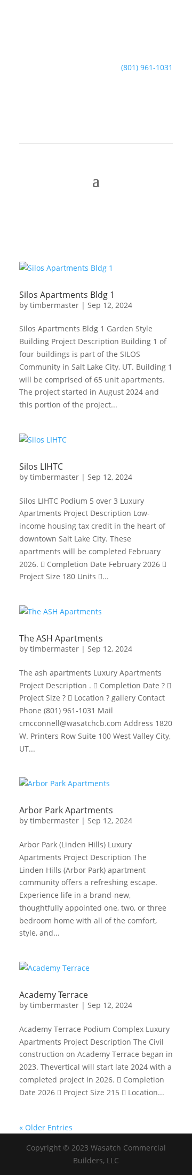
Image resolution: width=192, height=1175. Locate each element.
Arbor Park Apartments (66, 810)
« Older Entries (46, 1127)
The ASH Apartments (61, 638)
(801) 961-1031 (147, 67)
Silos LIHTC (41, 466)
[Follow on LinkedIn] (96, 98)
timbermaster (54, 305)
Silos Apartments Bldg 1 (67, 295)
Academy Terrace (53, 995)
